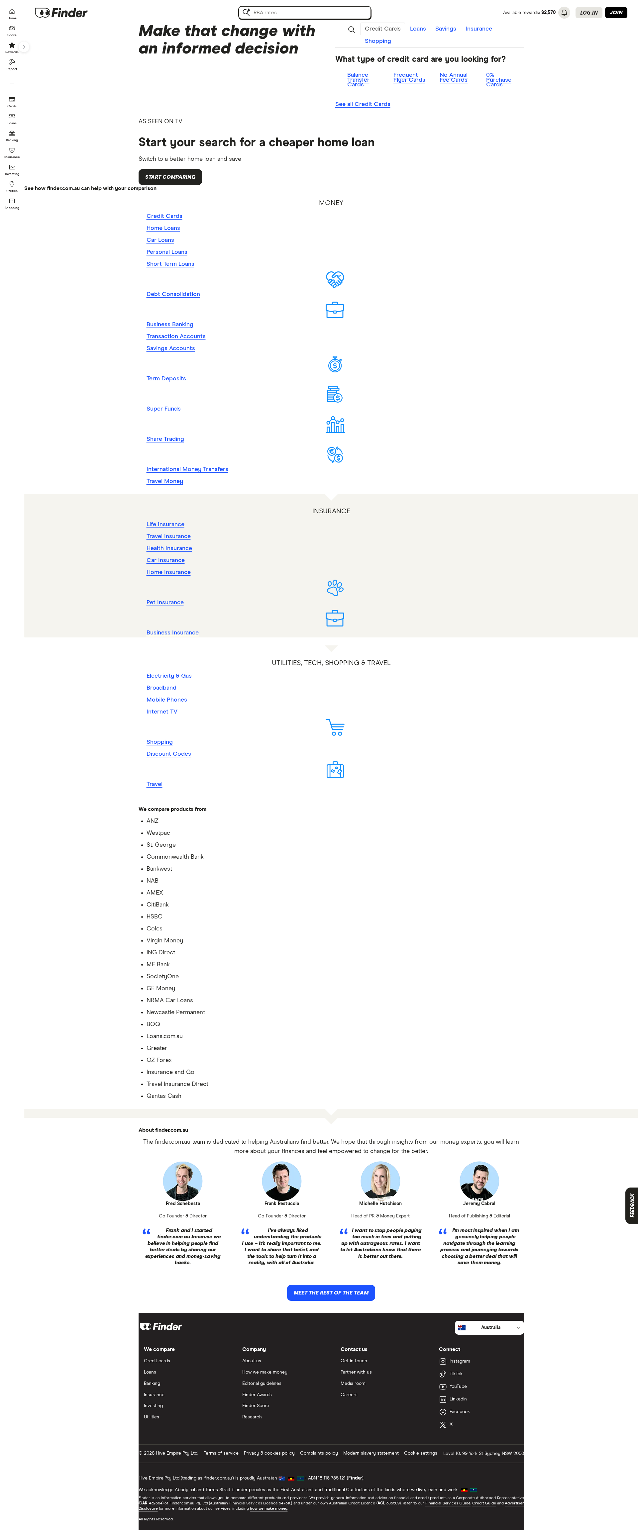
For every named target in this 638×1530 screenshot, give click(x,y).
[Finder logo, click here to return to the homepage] (70, 13)
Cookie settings (420, 1453)
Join (616, 12)
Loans (418, 29)
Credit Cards (383, 29)
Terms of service (221, 1453)
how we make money (268, 1509)
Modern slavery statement (371, 1453)
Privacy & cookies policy (269, 1453)
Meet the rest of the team (331, 1292)
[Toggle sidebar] (24, 47)
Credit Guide (484, 1503)
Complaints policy (319, 1453)
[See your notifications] (564, 13)
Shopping (378, 41)
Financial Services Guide (448, 1503)
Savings (445, 29)
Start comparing (170, 177)
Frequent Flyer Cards (409, 77)
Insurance (479, 29)
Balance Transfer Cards (358, 80)
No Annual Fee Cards (454, 77)
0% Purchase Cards (498, 80)
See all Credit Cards (362, 104)
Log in (589, 12)
